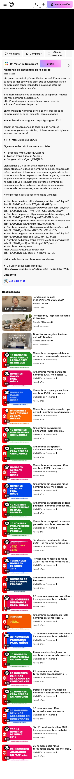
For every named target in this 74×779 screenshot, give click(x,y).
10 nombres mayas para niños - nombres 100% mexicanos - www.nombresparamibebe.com (51, 392)
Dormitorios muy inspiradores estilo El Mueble (50, 336)
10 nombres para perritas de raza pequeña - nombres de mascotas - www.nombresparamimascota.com (52, 504)
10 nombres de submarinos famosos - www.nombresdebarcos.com (49, 579)
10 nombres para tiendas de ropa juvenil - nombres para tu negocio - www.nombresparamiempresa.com (52, 411)
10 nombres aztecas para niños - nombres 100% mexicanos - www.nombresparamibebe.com (51, 485)
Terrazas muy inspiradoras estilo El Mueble (51, 317)
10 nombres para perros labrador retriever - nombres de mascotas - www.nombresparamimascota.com (52, 355)
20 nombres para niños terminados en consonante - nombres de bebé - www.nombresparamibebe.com (51, 710)
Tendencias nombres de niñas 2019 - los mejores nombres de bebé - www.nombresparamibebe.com (51, 542)
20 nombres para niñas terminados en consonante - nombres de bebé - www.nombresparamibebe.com (51, 672)
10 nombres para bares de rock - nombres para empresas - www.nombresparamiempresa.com (52, 616)
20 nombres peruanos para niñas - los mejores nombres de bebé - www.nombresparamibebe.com (52, 598)
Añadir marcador (57, 54)
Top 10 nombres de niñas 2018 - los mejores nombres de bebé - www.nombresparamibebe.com (51, 729)
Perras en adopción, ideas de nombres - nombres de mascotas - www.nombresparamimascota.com (52, 654)
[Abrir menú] (5, 4)
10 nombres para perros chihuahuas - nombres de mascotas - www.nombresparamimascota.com (52, 448)
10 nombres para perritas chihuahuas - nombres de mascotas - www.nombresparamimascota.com (52, 429)
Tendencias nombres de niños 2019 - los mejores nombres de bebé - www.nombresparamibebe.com (51, 560)
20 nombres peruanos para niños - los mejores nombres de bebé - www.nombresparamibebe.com (52, 635)
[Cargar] (43, 4)
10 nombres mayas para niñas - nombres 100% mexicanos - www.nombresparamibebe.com (51, 373)
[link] (21, 64)
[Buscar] (36, 4)
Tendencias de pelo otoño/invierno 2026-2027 (48, 298)
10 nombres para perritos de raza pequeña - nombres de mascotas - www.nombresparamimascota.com (52, 523)
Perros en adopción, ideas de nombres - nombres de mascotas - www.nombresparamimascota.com (52, 691)
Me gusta (14, 53)
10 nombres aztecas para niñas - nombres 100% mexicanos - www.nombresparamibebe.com (51, 467)
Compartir (35, 53)
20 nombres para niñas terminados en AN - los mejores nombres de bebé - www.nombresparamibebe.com (51, 747)
